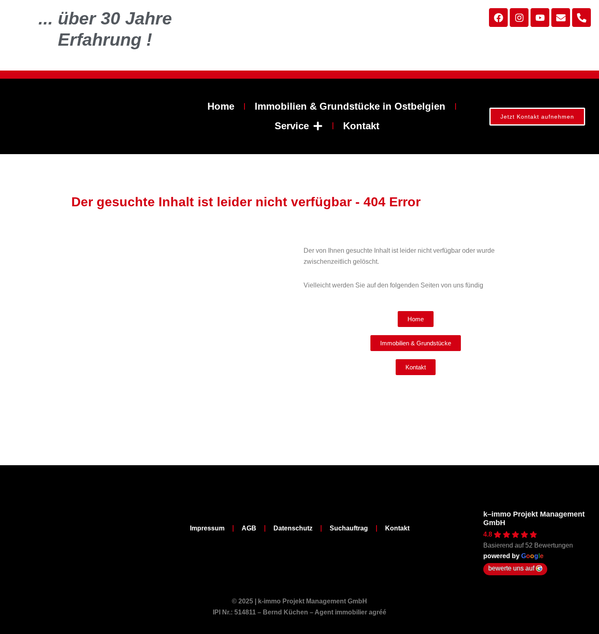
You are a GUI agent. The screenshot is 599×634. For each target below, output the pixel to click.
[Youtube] (540, 17)
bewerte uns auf (511, 568)
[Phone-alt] (581, 17)
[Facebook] (498, 17)
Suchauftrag (349, 528)
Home (220, 106)
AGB (249, 528)
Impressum (207, 528)
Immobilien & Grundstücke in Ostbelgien (350, 106)
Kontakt (361, 125)
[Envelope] (560, 17)
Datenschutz (293, 528)
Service (292, 125)
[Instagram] (519, 17)
